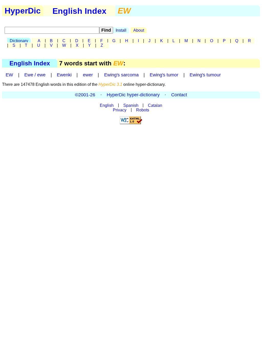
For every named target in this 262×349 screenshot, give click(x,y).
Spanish (130, 105)
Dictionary (19, 41)
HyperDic (23, 10)
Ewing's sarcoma (121, 74)
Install (121, 30)
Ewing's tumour (205, 74)
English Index (29, 63)
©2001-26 (85, 94)
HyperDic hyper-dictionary (133, 94)
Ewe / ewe (35, 74)
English (107, 105)
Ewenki (64, 74)
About (138, 30)
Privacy (119, 110)
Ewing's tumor (164, 74)
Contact (179, 94)
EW (9, 74)
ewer (88, 74)
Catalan (155, 105)
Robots (142, 110)
